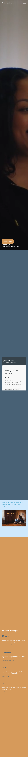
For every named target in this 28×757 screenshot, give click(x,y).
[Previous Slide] (4, 518)
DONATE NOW (8, 241)
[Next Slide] (24, 518)
